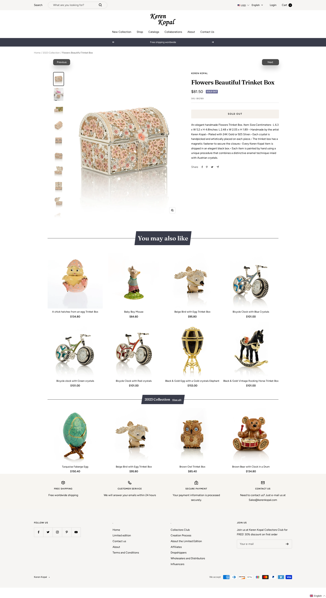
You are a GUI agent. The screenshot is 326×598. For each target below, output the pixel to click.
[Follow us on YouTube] (76, 532)
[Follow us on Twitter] (48, 532)
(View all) (176, 400)
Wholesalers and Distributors (188, 558)
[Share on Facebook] (202, 167)
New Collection (121, 31)
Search (38, 5)
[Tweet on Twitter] (212, 167)
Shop (140, 31)
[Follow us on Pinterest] (66, 532)
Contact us (119, 541)
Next (270, 62)
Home (37, 52)
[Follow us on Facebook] (38, 532)
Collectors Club (180, 529)
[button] (318, 596)
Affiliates (176, 547)
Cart (286, 5)
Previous (62, 62)
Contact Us (207, 31)
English (256, 5)
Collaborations (173, 31)
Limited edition (122, 535)
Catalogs (153, 31)
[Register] (287, 544)
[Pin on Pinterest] (207, 167)
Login (273, 5)
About (191, 31)
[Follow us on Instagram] (57, 532)
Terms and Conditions (126, 552)
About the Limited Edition (186, 541)
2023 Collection (51, 52)
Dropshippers (178, 552)
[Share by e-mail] (218, 167)
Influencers (177, 564)
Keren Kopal (199, 73)
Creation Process (181, 535)
